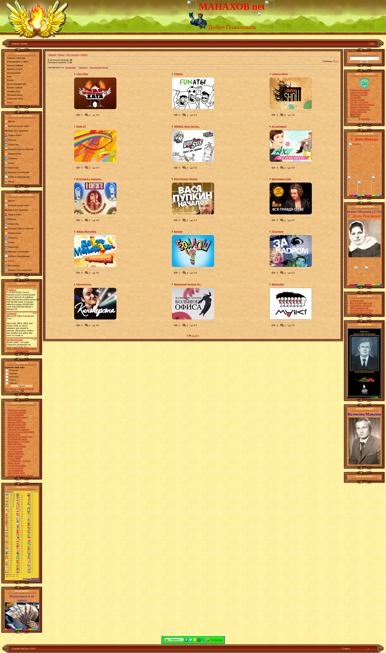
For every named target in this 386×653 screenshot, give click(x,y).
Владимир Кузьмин (17, 439)
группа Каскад (15, 448)
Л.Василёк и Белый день (20, 436)
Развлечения (14, 154)
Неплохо (13, 376)
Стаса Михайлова (17, 412)
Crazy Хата (82, 74)
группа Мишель (16, 470)
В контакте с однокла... (89, 179)
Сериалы (12, 158)
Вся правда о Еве (281, 179)
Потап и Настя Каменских (21, 432)
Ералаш (178, 231)
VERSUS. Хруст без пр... (187, 126)
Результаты (10, 388)
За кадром (277, 231)
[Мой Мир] (199, 640)
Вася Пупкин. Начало (185, 179)
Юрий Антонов (15, 456)
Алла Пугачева (15, 451)
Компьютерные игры (18, 126)
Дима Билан (14, 463)
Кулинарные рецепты (361, 312)
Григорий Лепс (15, 419)
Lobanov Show (280, 74)
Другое (11, 121)
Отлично (13, 370)
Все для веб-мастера (361, 303)
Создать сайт (357, 300)
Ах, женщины (279, 126)
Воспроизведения (99, 67)
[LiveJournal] (203, 640)
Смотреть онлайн (359, 92)
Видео (24, 43)
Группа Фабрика (16, 415)
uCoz (372, 648)
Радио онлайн (357, 99)
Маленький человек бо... (187, 284)
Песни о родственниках (362, 104)
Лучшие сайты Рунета (361, 310)
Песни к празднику (359, 107)
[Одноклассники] (195, 640)
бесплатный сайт (359, 648)
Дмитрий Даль (15, 444)
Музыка (12, 140)
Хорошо (13, 373)
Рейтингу (83, 67)
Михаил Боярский (17, 424)
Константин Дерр (16, 473)
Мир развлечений (359, 308)
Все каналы (14, 265)
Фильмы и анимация (18, 172)
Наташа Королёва (17, 446)
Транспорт (13, 167)
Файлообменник (358, 112)
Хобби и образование (19, 177)
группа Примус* (16, 468)
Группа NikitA (14, 458)
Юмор (11, 181)
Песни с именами (359, 102)
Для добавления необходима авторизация (22, 349)
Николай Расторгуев (18, 429)
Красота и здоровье (18, 130)
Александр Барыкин (18, 417)
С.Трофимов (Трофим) (19, 461)
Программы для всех (361, 305)
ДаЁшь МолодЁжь (86, 231)
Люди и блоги (15, 135)
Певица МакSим (16, 453)
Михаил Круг (14, 434)
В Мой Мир (364, 119)
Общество (13, 144)
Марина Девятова (17, 422)
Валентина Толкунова (19, 441)
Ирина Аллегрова (16, 427)
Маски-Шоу (278, 284)
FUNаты (178, 74)
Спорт (11, 163)
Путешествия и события (20, 149)
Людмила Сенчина (17, 410)
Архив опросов (26, 388)
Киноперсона (83, 284)
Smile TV (81, 126)
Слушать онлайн (358, 95)
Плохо (12, 380)
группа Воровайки (17, 465)
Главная (15, 43)
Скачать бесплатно (360, 90)
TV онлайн (355, 97)
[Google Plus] (207, 640)
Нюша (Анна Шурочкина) (20, 475)
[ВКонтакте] (186, 640)
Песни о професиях (360, 109)
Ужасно (13, 383)
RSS (372, 43)
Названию (70, 67)
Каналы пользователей (20, 270)
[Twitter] (191, 640)
